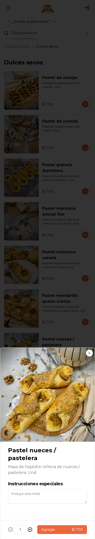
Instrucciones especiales (35, 483)
